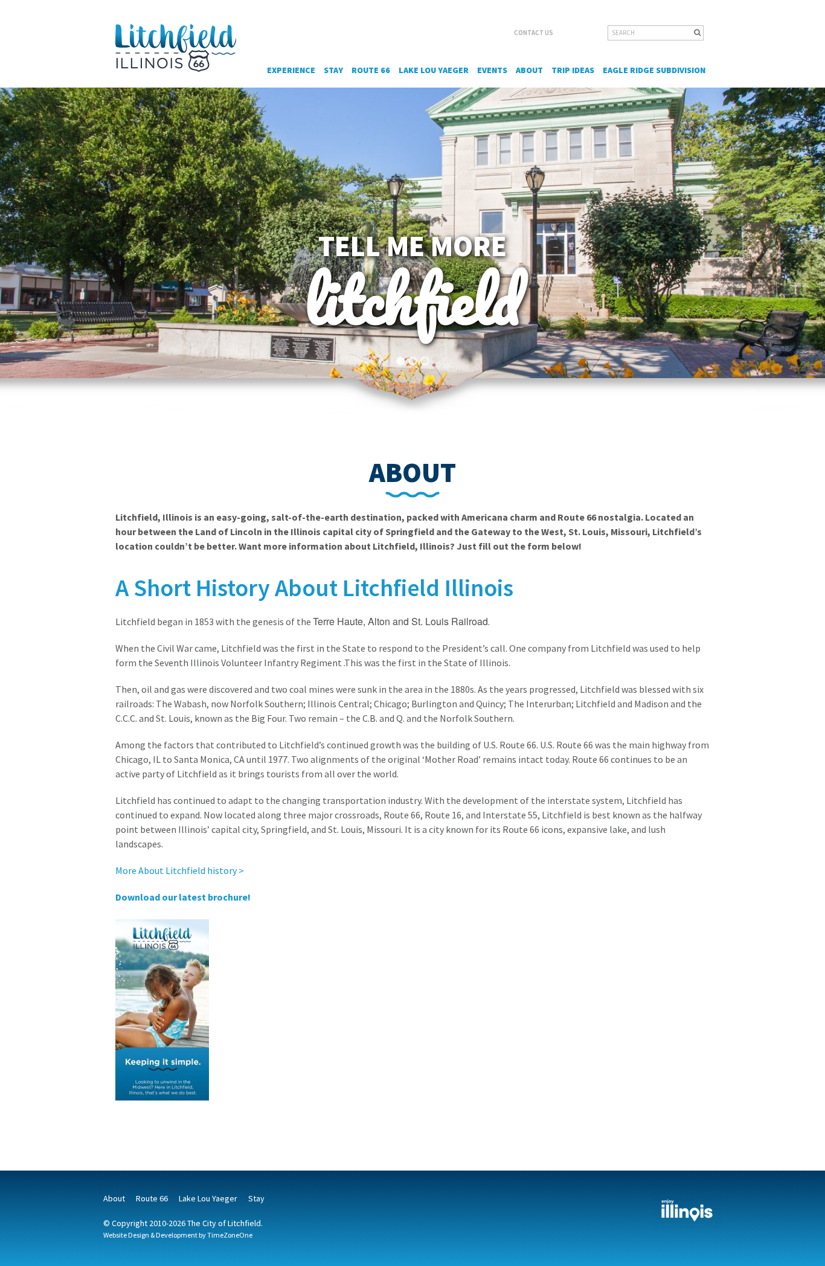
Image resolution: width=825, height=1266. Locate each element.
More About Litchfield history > (179, 870)
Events (492, 70)
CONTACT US (533, 32)
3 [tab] (425, 361)
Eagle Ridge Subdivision (654, 70)
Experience (291, 70)
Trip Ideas (572, 70)
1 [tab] (400, 361)
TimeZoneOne (229, 1234)
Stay (333, 70)
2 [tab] (412, 361)
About (529, 70)
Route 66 (371, 70)
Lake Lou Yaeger (434, 70)
